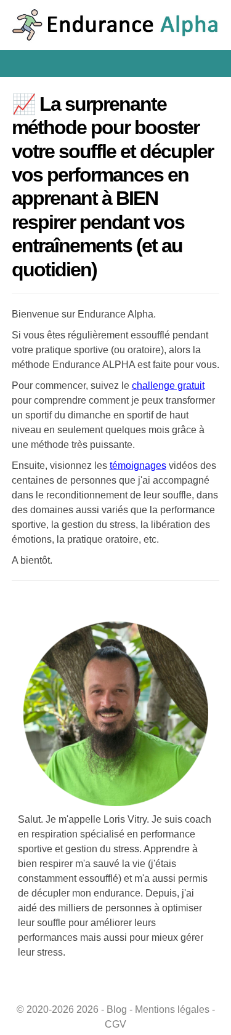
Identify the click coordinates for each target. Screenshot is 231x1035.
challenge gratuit (168, 385)
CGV (115, 1024)
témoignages (138, 465)
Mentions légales (172, 1009)
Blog (117, 1009)
